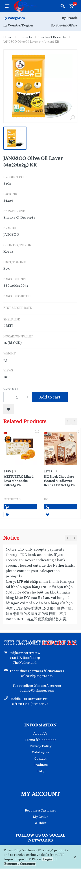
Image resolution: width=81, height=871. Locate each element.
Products (25, 37)
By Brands (69, 18)
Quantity (10, 388)
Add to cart (49, 397)
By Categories (14, 18)
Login (47, 859)
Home (7, 37)
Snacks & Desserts (52, 37)
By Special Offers (64, 25)
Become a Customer (19, 864)
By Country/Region (18, 25)
